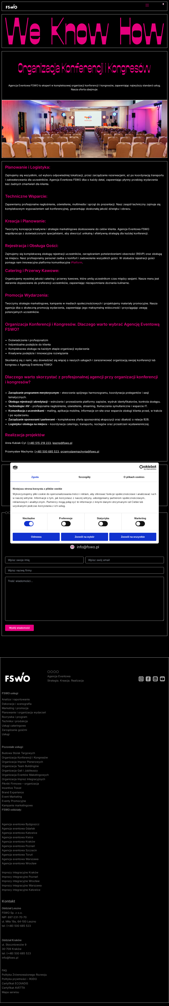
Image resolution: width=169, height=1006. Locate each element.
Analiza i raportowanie (16, 699)
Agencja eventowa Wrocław (19, 863)
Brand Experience (13, 792)
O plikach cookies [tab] (134, 477)
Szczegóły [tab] (85, 477)
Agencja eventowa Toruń (17, 854)
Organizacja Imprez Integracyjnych (23, 779)
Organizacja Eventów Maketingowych (25, 774)
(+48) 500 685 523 (46, 451)
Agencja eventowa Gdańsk (18, 828)
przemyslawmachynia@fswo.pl (80, 451)
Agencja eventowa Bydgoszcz (20, 824)
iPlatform (76, 262)
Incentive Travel (11, 788)
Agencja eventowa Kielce (17, 837)
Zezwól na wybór (84, 536)
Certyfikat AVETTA (13, 987)
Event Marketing (12, 796)
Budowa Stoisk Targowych (18, 753)
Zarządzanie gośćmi (14, 730)
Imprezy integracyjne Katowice (21, 889)
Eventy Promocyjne (14, 801)
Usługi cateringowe (14, 725)
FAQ (4, 970)
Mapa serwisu (10, 992)
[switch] (66, 523)
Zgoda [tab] (35, 477)
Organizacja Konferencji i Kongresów (25, 757)
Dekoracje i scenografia (17, 703)
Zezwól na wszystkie (133, 536)
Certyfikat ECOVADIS (15, 983)
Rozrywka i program (14, 717)
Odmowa (36, 536)
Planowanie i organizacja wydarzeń (24, 712)
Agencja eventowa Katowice (19, 832)
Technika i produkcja (15, 721)
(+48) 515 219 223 (39, 443)
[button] (147, 5)
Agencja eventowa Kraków (18, 841)
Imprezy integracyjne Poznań (20, 876)
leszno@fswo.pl (62, 443)
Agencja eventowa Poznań (18, 846)
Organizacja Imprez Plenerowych (22, 761)
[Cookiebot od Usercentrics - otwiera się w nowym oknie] (141, 467)
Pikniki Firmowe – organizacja (20, 783)
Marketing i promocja (15, 708)
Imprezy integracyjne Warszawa (22, 885)
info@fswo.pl (10, 957)
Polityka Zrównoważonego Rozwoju (24, 974)
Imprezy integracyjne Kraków (20, 872)
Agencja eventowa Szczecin (19, 850)
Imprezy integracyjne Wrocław (21, 881)
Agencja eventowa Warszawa (20, 859)
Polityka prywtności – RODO (19, 979)
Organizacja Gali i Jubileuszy (20, 770)
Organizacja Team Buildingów (20, 766)
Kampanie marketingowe (17, 805)
